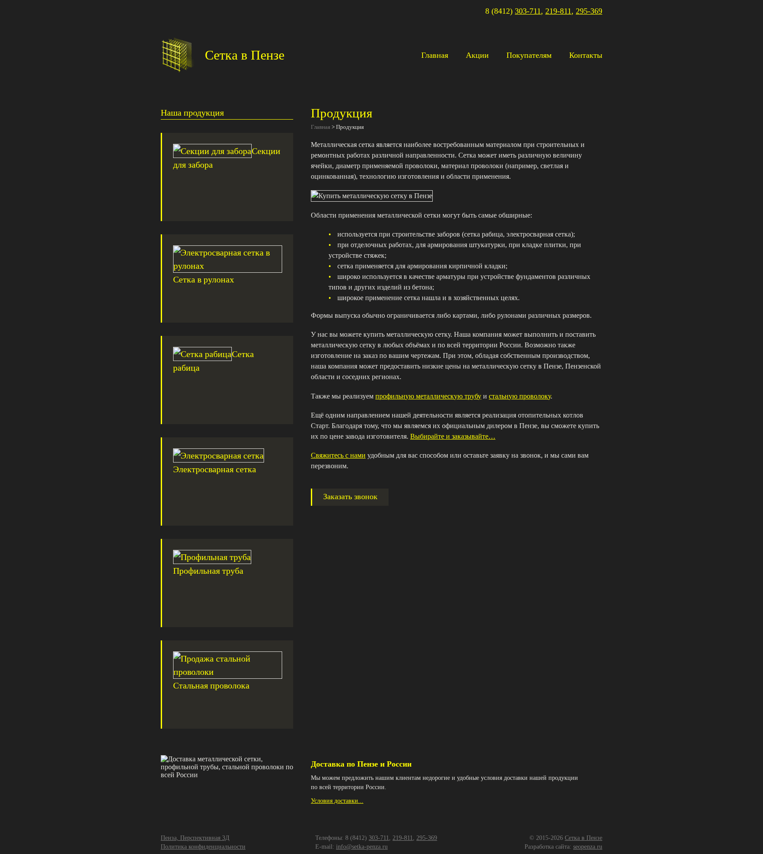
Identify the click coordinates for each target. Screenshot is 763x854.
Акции (477, 55)
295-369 (589, 11)
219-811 (558, 11)
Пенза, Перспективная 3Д (195, 838)
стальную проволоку (520, 396)
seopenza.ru (587, 846)
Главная (434, 55)
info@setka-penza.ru (362, 846)
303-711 (528, 11)
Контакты (585, 55)
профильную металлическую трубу (428, 396)
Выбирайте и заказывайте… (452, 436)
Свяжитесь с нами (338, 455)
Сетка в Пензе (583, 838)
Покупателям (528, 55)
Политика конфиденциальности (203, 846)
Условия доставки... (337, 801)
